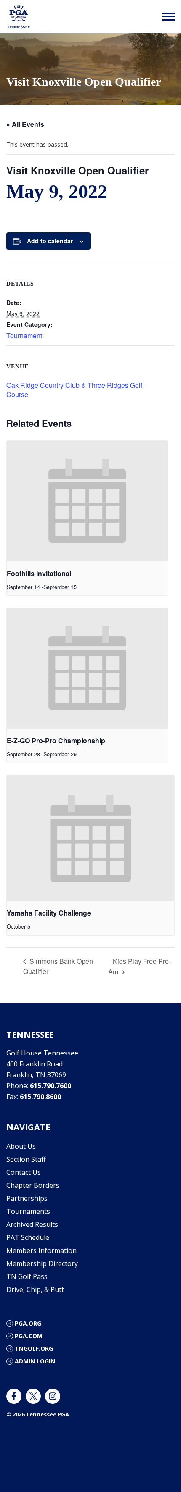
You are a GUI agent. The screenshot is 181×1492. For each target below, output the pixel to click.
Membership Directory (42, 1263)
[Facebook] (13, 1396)
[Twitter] (33, 1396)
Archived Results (32, 1224)
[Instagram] (52, 1396)
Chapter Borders (32, 1185)
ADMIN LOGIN (35, 1361)
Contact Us (23, 1172)
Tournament (24, 335)
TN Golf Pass (27, 1276)
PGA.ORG (28, 1323)
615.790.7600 (50, 1085)
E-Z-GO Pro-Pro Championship (56, 740)
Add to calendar (50, 241)
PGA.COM (29, 1336)
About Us (21, 1146)
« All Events (25, 124)
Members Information (41, 1250)
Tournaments (28, 1211)
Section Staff (26, 1159)
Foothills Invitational (39, 573)
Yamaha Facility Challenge (49, 913)
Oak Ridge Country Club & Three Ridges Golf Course (74, 389)
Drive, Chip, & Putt (35, 1289)
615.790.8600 (40, 1096)
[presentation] (87, 501)
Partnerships (27, 1198)
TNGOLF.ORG (34, 1349)
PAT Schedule (27, 1237)
